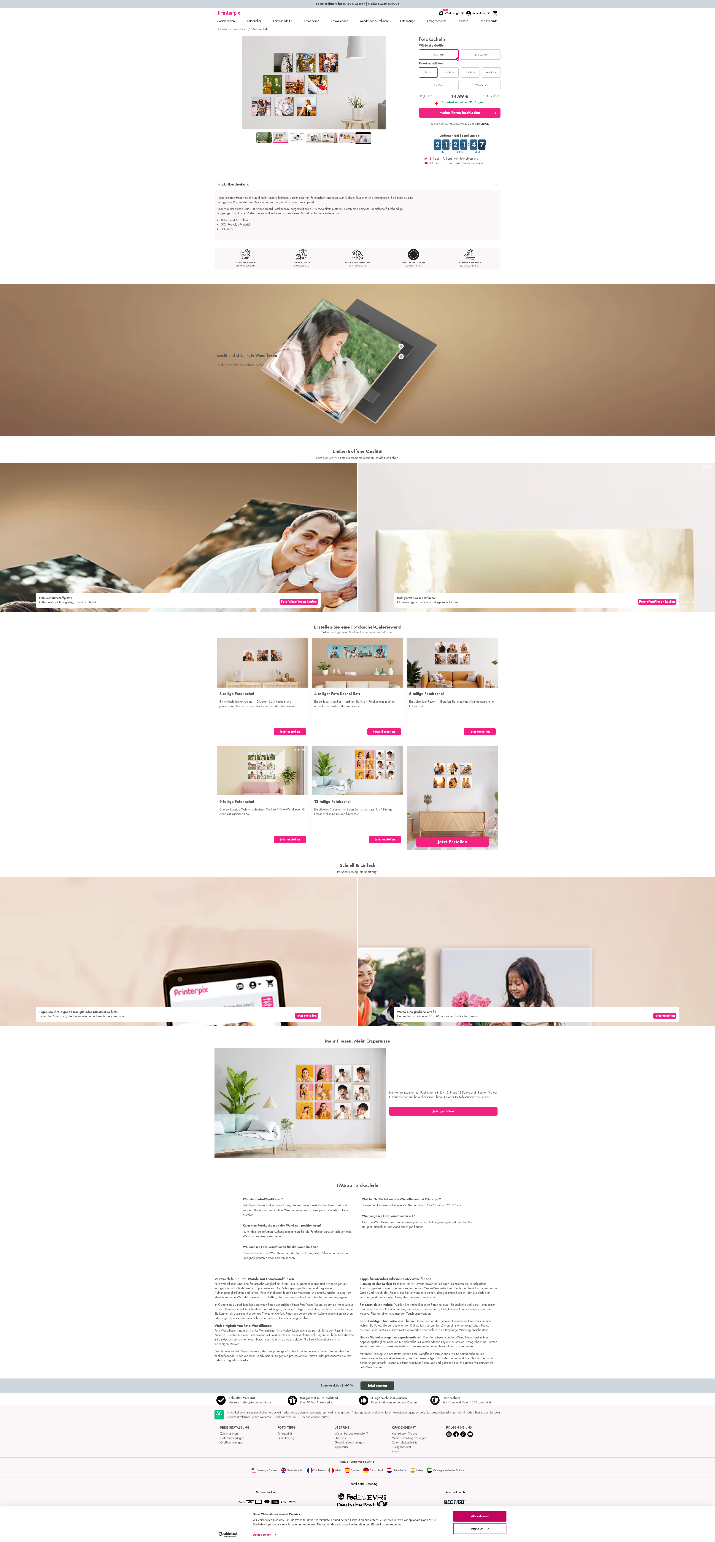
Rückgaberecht (401, 1447)
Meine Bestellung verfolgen (409, 1438)
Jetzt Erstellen (452, 841)
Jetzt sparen (377, 1385)
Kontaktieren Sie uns (404, 1433)
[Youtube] (470, 1434)
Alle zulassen (480, 1516)
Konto (395, 1451)
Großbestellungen (231, 1442)
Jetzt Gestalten (384, 731)
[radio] (439, 54)
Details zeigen (262, 1534)
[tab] (264, 137)
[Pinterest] (463, 1434)
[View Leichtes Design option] (401, 346)
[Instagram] (449, 1434)
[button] (459, 113)
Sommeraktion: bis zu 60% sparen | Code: (357, 4)
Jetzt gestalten (443, 1111)
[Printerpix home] (229, 13)
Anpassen (477, 1528)
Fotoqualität (284, 1433)
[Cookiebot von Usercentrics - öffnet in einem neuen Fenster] (228, 1535)
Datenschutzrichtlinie (404, 1442)
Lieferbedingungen (232, 1438)
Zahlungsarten (229, 1433)
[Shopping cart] (495, 13)
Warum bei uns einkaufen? (351, 1433)
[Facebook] (456, 1434)
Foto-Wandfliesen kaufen (299, 601)
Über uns (340, 1438)
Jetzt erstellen (290, 731)
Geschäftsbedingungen (349, 1442)
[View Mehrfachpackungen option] (401, 356)
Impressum (341, 1447)
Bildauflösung (285, 1438)
